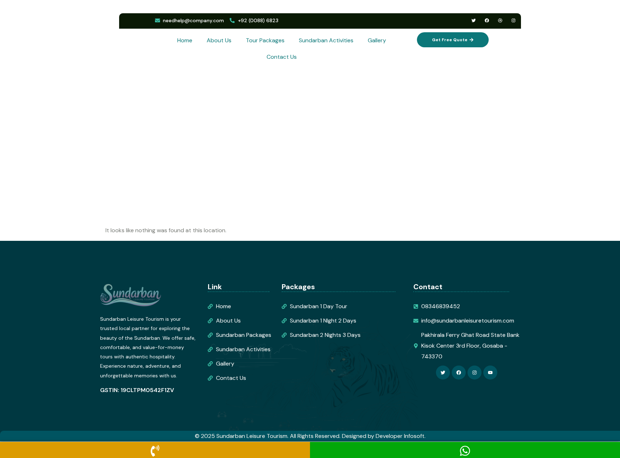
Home (184, 40)
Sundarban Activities (326, 40)
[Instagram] (475, 373)
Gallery (377, 40)
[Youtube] (490, 373)
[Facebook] (459, 373)
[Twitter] (443, 373)
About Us (219, 40)
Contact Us (282, 57)
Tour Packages (265, 40)
